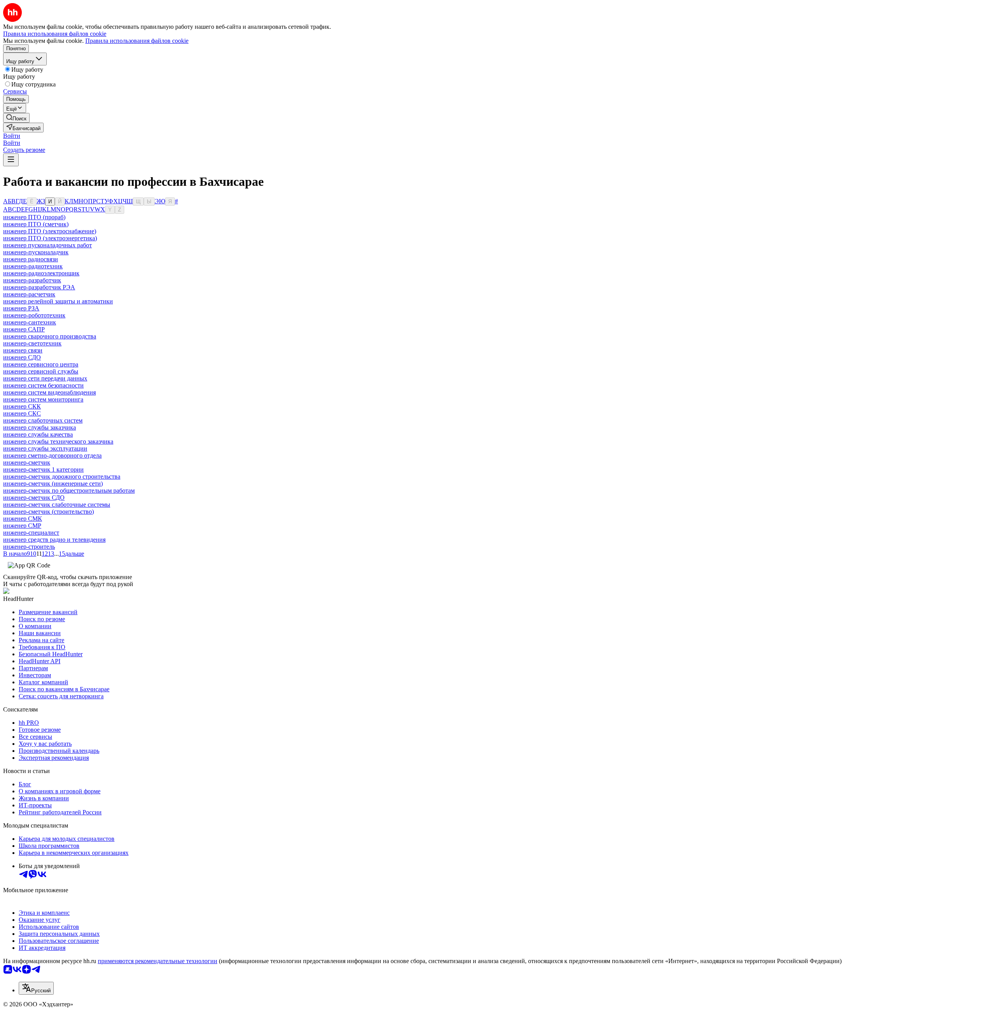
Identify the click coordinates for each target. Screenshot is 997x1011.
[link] (16, 118)
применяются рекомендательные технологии (157, 961)
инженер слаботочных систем (43, 420)
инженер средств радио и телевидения (54, 539)
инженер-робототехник (34, 315)
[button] (11, 135)
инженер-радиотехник (33, 266)
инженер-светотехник (32, 343)
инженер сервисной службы (40, 371)
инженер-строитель (29, 546)
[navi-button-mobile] (11, 159)
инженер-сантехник (29, 322)
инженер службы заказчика (39, 427)
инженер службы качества (38, 434)
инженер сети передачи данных (45, 378)
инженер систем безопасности (43, 385)
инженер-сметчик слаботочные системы (56, 504)
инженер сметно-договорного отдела (52, 455)
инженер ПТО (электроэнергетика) (50, 238)
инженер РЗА (21, 308)
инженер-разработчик (32, 280)
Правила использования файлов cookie (136, 40)
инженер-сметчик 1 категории (43, 469)
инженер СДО (22, 357)
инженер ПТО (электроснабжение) (49, 231)
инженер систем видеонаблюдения (49, 392)
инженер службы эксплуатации (45, 448)
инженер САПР (24, 329)
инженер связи (22, 350)
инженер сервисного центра (40, 364)
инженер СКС (22, 413)
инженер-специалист (31, 532)
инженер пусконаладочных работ (47, 245)
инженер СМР (22, 525)
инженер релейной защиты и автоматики (58, 301)
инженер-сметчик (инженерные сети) (53, 483)
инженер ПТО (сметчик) (36, 224)
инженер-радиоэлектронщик (41, 273)
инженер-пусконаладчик (36, 252)
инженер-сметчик (26, 462)
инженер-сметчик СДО (34, 497)
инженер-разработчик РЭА (39, 287)
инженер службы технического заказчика (58, 441)
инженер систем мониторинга (43, 399)
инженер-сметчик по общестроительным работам (69, 490)
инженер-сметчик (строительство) (48, 511)
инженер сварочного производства (49, 336)
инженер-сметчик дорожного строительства (61, 476)
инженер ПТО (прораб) (34, 217)
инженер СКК (22, 406)
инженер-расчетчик (29, 294)
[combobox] (36, 988)
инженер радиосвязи (30, 259)
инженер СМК (22, 518)
